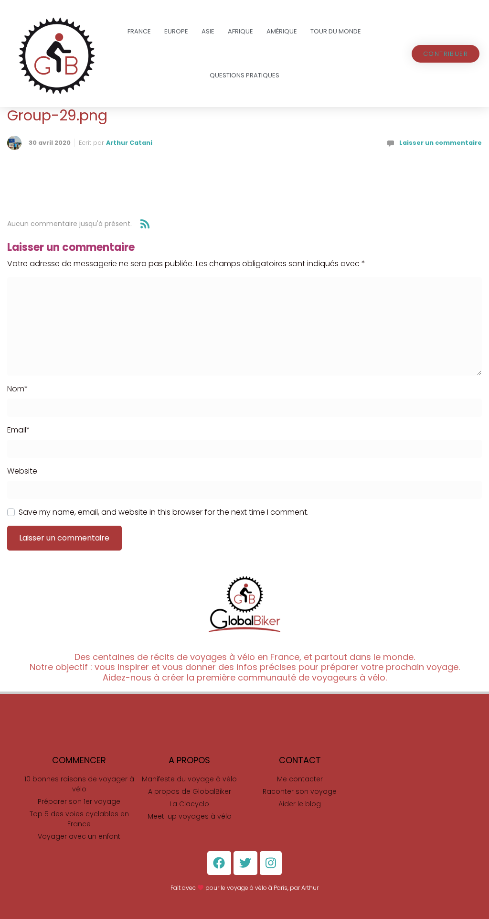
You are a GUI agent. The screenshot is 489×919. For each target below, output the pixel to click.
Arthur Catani (129, 143)
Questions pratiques (244, 75)
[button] (445, 54)
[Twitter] (245, 863)
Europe (176, 31)
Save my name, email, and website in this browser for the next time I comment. (163, 512)
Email (18, 429)
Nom (17, 388)
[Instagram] (271, 863)
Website (22, 470)
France (139, 31)
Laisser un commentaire (440, 143)
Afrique (240, 31)
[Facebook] (219, 863)
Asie (208, 31)
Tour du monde (335, 31)
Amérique (281, 31)
